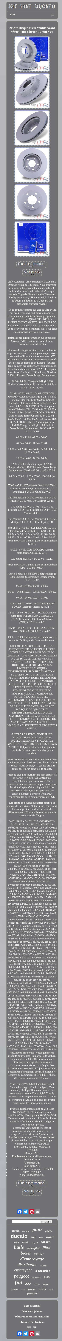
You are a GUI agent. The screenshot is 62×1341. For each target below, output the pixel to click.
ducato (19, 1236)
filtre (46, 1247)
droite (23, 1290)
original (35, 1243)
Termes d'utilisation (32, 1321)
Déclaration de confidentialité (32, 1316)
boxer (26, 1253)
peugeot (21, 1276)
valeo (41, 1238)
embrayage (23, 1270)
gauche (48, 1231)
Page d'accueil (32, 1305)
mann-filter (33, 1248)
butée (47, 1277)
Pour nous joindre (32, 1311)
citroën (15, 1230)
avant (50, 1237)
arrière (14, 1289)
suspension (36, 1277)
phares (37, 1284)
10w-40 (25, 1242)
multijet (38, 1253)
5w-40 (51, 1290)
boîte (16, 1243)
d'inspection (42, 1270)
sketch (43, 1265)
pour (37, 1229)
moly (42, 1288)
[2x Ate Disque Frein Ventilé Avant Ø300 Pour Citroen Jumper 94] (32, 54)
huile (19, 1247)
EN (29, 1327)
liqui (28, 1283)
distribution (27, 1264)
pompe (32, 1289)
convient (25, 1231)
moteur (46, 1284)
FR (35, 1327)
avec (33, 1237)
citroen (45, 1242)
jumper (32, 1293)
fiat (18, 1282)
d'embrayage (32, 1258)
